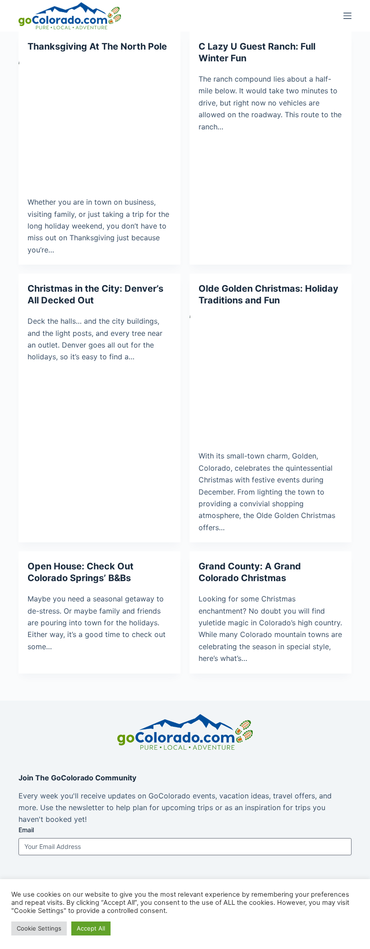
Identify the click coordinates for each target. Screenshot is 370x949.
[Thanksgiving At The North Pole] (99, 122)
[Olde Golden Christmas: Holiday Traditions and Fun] (271, 375)
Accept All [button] (91, 928)
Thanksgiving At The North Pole (97, 46)
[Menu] (347, 16)
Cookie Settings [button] (39, 928)
